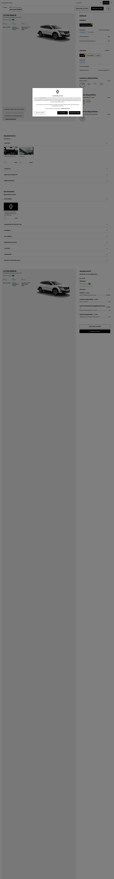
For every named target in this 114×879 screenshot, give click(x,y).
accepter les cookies (75, 112)
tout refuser (62, 112)
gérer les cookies (40, 112)
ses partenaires (42, 98)
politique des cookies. (65, 108)
